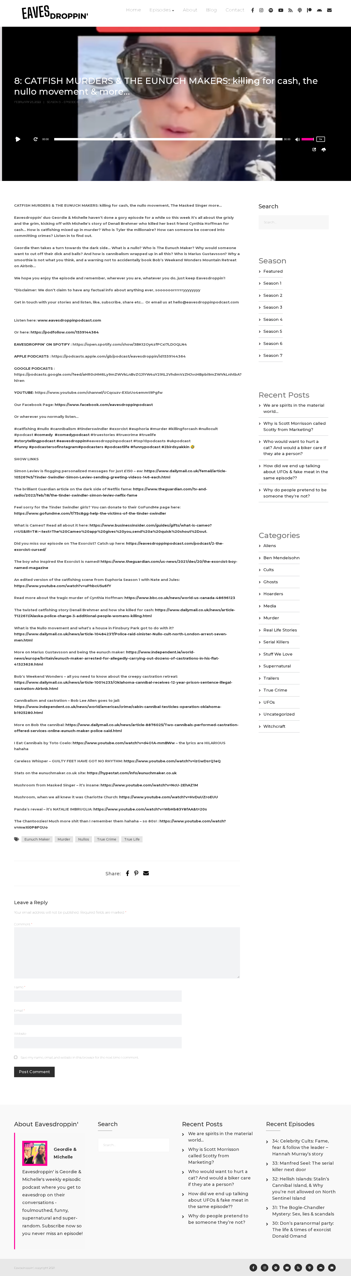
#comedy (43, 434)
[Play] (19, 139)
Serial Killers (276, 642)
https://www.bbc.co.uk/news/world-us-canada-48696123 (179, 597)
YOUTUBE (23, 392)
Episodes (160, 10)
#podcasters (90, 447)
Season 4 (272, 319)
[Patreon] (309, 10)
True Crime (106, 839)
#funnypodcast (145, 447)
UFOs (269, 702)
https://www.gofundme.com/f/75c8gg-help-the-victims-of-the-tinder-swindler (90, 513)
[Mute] (297, 140)
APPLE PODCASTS (32, 356)
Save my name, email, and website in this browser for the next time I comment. (80, 1057)
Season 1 (272, 283)
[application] (168, 139)
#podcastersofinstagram (53, 447)
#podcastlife (116, 447)
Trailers (271, 678)
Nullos (83, 839)
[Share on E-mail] (146, 873)
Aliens (269, 545)
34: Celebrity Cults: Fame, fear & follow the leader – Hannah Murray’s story (300, 1147)
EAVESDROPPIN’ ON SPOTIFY (42, 344)
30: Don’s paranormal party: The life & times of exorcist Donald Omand (303, 1230)
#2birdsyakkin (175, 447)
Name (19, 987)
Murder (64, 839)
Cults (268, 569)
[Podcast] (299, 10)
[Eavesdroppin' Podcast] (57, 13)
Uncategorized (279, 714)
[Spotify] (271, 10)
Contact (235, 10)
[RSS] (290, 10)
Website (20, 1033)
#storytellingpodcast (34, 441)
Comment (23, 924)
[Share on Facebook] (127, 873)
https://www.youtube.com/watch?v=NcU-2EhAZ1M (149, 785)
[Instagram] (261, 10)
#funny (21, 447)
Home (133, 10)
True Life (132, 839)
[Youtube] (281, 10)
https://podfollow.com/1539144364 (65, 332)
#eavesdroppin (71, 441)
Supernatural (277, 666)
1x (320, 139)
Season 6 (272, 343)
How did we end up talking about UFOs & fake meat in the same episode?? (295, 471)
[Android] (319, 10)
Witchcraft (274, 726)
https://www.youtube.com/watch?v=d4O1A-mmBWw (124, 743)
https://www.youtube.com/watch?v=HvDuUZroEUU (168, 797)
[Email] (329, 10)
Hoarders (273, 593)
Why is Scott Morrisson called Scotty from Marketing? (213, 1156)
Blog (211, 10)
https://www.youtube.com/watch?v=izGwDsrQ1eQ (172, 761)
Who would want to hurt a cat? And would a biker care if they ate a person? (294, 447)
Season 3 (272, 307)
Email (19, 1010)
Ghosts (270, 581)
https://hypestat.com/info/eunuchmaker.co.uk (132, 773)
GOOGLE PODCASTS (34, 368)
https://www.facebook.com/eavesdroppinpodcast (104, 404)
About (190, 10)
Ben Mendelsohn (281, 557)
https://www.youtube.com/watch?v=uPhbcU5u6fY (62, 586)
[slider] (308, 142)
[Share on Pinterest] (136, 873)
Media (269, 606)
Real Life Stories (280, 630)
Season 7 (272, 355)
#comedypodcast (72, 434)
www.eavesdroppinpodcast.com (69, 320)
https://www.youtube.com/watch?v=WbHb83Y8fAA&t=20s (150, 809)
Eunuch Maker (37, 839)
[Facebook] (253, 10)
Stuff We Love (277, 654)
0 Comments (121, 102)
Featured (273, 271)
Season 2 (272, 295)
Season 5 (272, 331)
